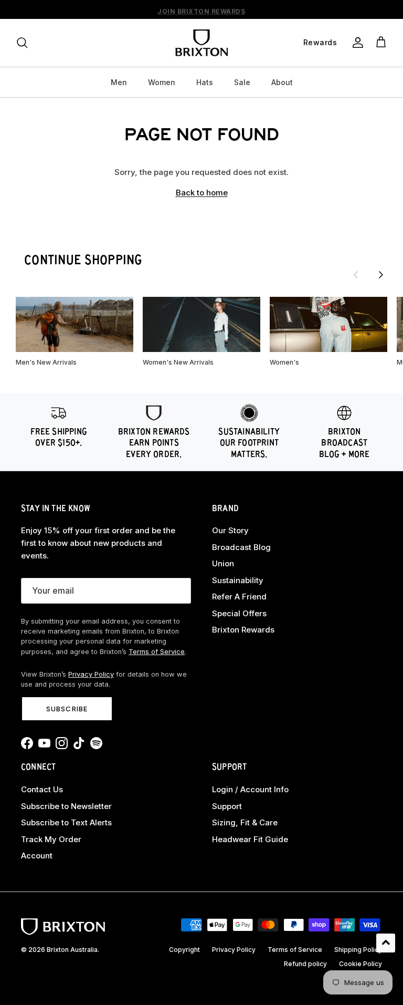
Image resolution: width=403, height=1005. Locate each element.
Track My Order (51, 839)
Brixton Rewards (243, 630)
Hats (204, 82)
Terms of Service (157, 652)
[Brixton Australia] (201, 42)
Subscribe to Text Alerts (66, 822)
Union (223, 563)
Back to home (202, 193)
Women (161, 82)
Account (36, 856)
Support (227, 806)
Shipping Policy (358, 950)
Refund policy (305, 964)
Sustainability (237, 580)
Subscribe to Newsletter (66, 806)
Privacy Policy (91, 674)
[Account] (355, 42)
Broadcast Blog (241, 547)
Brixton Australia (72, 950)
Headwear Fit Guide (250, 839)
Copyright (184, 950)
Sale (242, 82)
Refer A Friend (239, 597)
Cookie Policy (360, 964)
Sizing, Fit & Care (245, 822)
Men (119, 82)
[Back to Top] (385, 943)
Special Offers (239, 613)
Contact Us (42, 789)
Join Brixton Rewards (201, 10)
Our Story (230, 530)
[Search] (22, 42)
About (282, 82)
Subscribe (66, 708)
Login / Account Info (250, 789)
